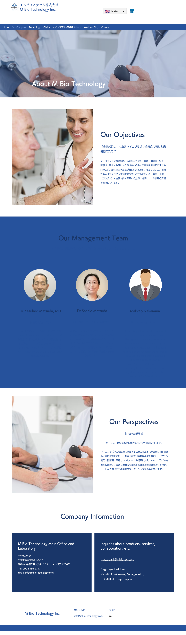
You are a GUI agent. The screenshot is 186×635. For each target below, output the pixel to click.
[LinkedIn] (110, 616)
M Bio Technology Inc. (38, 9)
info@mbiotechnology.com (39, 573)
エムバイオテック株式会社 (39, 5)
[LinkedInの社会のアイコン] (132, 11)
